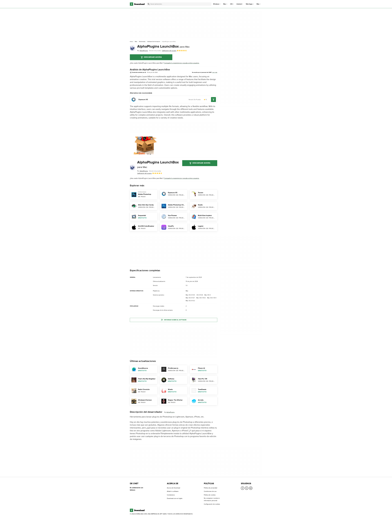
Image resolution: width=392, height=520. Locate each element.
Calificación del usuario (169, 51)
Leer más (214, 72)
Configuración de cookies (212, 504)
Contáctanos (171, 495)
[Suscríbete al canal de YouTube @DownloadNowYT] (250, 488)
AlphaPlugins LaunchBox (163, 46)
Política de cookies (210, 495)
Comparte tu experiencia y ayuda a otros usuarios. (181, 63)
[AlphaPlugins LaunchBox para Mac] (133, 48)
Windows (216, 4)
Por (142, 51)
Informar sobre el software (175, 320)
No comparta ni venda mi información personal (212, 499)
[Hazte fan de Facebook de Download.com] (242, 488)
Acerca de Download (173, 488)
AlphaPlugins (170, 412)
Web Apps (249, 4)
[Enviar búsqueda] (148, 4)
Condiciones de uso (210, 491)
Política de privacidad (210, 488)
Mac (224, 4)
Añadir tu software (172, 491)
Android (239, 4)
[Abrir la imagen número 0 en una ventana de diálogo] (145, 145)
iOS (231, 4)
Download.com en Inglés (174, 498)
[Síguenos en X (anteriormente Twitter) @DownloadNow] (246, 488)
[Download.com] (137, 4)
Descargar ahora (153, 57)
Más (258, 4)
